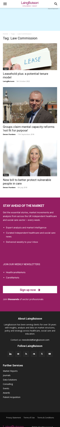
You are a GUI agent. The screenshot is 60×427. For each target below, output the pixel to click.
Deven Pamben (9, 134)
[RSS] (26, 354)
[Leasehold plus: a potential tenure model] (30, 56)
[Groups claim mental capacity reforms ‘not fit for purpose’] (30, 105)
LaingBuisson (8, 81)
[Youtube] (50, 354)
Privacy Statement (13, 417)
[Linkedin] (10, 354)
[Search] (56, 4)
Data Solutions (10, 379)
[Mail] (18, 354)
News (6, 122)
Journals (6, 375)
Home (5, 34)
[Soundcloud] (34, 354)
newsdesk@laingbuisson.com (35, 339)
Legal (6, 69)
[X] (42, 354)
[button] (5, 4)
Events (6, 388)
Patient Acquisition (11, 397)
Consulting (8, 384)
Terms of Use (29, 417)
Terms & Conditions (45, 417)
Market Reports (10, 371)
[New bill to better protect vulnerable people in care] (30, 158)
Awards (6, 392)
